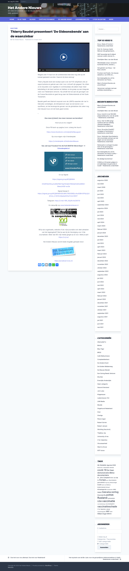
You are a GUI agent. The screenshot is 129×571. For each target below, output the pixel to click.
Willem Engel (102, 514)
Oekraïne (106, 492)
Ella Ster (100, 377)
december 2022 (102, 261)
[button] (63, 57)
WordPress (48, 565)
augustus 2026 (102, 180)
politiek (110, 495)
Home (12, 19)
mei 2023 (100, 243)
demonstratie (103, 473)
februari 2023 (102, 254)
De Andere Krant (65, 19)
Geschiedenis (112, 480)
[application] (64, 57)
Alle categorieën (105, 541)
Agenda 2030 (111, 465)
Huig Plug (107, 482)
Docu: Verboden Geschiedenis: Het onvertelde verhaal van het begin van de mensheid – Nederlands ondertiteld (107, 138)
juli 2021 (100, 320)
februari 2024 (102, 229)
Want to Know (102, 447)
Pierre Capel (101, 419)
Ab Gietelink (101, 465)
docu (111, 472)
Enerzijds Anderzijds (104, 380)
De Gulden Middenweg (105, 366)
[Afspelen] (40, 70)
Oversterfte (101, 495)
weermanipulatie (101, 511)
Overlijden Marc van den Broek (107, 111)
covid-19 (101, 470)
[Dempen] (84, 70)
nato (114, 489)
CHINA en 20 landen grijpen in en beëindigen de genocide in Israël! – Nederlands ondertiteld (107, 164)
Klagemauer (101, 394)
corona (111, 467)
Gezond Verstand (103, 387)
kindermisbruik (101, 487)
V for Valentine (99, 19)
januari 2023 (101, 257)
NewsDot (10, 567)
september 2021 (102, 313)
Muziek (99, 405)
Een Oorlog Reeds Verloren (106, 373)
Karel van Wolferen (106, 484)
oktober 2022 (102, 268)
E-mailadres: (102, 528)
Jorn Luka (100, 391)
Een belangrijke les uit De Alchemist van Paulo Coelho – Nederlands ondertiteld (107, 153)
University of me (102, 436)
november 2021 (102, 306)
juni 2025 (100, 194)
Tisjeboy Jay (101, 433)
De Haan (110, 470)
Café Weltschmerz (47, 19)
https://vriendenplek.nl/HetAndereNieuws (64, 141)
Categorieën (103, 544)
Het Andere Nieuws (25, 8)
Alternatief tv (101, 342)
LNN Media (101, 401)
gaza (107, 480)
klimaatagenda (101, 489)
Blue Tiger (22, 19)
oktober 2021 (101, 310)
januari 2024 (101, 233)
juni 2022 (100, 282)
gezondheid (101, 482)
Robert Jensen (102, 426)
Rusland (102, 497)
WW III (109, 514)
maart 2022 (101, 292)
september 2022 (102, 271)
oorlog (114, 492)
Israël (99, 485)
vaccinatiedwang (101, 504)
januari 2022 (101, 299)
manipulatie (110, 489)
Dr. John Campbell (103, 477)
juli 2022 (100, 278)
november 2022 (102, 264)
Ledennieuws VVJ (82, 19)
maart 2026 (101, 187)
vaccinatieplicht (109, 504)
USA (99, 501)
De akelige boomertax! (105, 159)
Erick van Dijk (114, 477)
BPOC (99, 352)
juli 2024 (100, 212)
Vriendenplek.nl (63, 148)
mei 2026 (100, 184)
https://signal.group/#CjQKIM (63, 179)
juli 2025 (100, 191)
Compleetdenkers (103, 359)
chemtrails (106, 467)
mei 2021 (100, 327)
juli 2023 (100, 240)
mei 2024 (100, 219)
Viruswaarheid (102, 443)
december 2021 (102, 303)
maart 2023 (101, 250)
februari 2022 (102, 296)
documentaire (103, 475)
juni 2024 (100, 215)
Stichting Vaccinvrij (103, 429)
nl (74, 179)
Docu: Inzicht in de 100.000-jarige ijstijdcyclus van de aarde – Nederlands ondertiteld (107, 115)
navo (99, 492)
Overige (100, 415)
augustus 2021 (102, 317)
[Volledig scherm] (87, 70)
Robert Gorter (102, 422)
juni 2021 (100, 324)
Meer (111, 19)
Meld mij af (103, 537)
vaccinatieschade (107, 506)
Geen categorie (102, 384)
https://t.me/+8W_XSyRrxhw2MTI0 (67, 201)
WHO (111, 511)
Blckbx (33, 19)
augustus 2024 (102, 208)
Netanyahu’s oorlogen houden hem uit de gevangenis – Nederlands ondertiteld (107, 146)
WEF (108, 511)
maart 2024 (101, 226)
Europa (102, 480)
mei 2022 (100, 285)
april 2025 (100, 201)
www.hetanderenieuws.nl (69, 205)
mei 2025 (100, 198)
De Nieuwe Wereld (103, 370)
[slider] (61, 70)
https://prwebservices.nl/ (64, 261)
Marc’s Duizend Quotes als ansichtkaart (106, 106)
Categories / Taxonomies (106, 539)
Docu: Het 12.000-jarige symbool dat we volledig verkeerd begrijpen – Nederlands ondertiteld (105, 123)
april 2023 (100, 247)
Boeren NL (100, 467)
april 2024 (100, 222)
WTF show (101, 450)
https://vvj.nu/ (64, 237)
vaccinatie (108, 501)
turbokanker (111, 498)
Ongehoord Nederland (104, 408)
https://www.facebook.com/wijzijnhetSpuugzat (64, 132)
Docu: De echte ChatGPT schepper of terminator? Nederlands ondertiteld (105, 131)
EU (98, 480)
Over (99, 412)
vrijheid (108, 509)
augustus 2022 (102, 275)
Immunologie (113, 482)
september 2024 (102, 205)
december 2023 (102, 236)
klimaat (108, 487)
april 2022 (100, 289)
